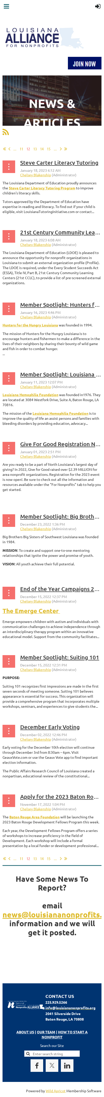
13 (35, 148)
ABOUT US (25, 1032)
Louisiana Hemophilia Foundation (60, 413)
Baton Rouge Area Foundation (34, 817)
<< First (4, 149)
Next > (60, 149)
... (15, 148)
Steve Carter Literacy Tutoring (59, 162)
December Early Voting (50, 727)
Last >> (65, 149)
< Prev (9, 149)
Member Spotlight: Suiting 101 (59, 657)
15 (48, 148)
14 (41, 148)
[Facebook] (37, 1065)
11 (21, 148)
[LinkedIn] (67, 1065)
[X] (52, 1065)
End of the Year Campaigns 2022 (62, 588)
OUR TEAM (46, 1032)
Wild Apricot (56, 1090)
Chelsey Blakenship (35, 175)
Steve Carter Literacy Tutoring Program (42, 188)
